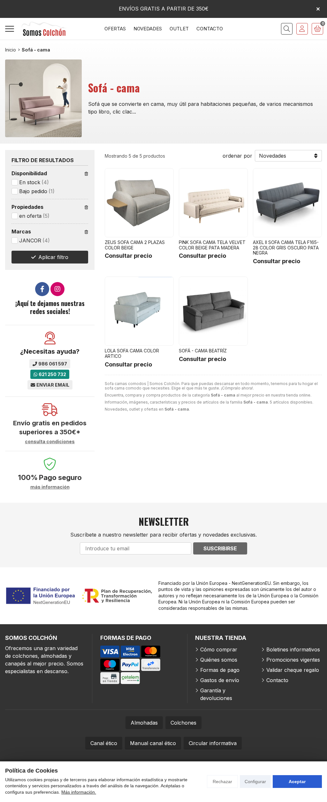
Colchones (183, 722)
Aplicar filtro (53, 257)
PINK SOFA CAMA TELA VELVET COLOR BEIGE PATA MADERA (212, 245)
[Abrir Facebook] (42, 289)
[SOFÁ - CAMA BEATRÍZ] (213, 311)
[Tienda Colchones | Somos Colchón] (44, 29)
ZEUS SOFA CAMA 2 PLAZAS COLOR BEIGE (135, 245)
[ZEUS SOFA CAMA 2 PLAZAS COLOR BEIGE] (139, 203)
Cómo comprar (218, 649)
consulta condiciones (50, 441)
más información (50, 487)
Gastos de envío (219, 680)
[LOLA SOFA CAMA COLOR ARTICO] (139, 311)
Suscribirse (220, 548)
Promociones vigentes (293, 660)
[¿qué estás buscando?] (287, 29)
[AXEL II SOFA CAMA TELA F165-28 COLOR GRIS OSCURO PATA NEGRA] (287, 203)
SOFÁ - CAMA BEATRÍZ (203, 350)
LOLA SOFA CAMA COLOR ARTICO (132, 353)
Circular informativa (213, 743)
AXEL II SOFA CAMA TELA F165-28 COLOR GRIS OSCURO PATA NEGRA (286, 248)
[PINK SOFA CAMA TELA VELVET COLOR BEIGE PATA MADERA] (213, 203)
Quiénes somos (218, 660)
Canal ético (103, 743)
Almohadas (144, 722)
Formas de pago (220, 670)
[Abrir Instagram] (57, 289)
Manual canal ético (153, 743)
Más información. (78, 792)
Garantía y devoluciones (216, 694)
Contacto (277, 680)
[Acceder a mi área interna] (302, 29)
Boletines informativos (293, 649)
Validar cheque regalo (292, 670)
